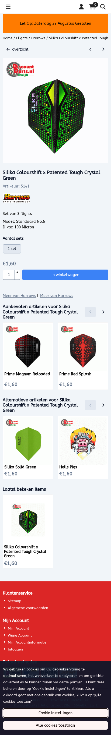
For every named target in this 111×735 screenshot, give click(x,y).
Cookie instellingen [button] (55, 713)
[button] (8, 6)
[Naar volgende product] (103, 49)
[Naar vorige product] (90, 49)
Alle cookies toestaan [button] (55, 725)
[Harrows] (16, 201)
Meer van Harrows (19, 296)
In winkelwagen (65, 275)
